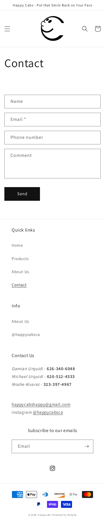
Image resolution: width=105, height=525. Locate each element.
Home (17, 245)
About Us (20, 271)
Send (22, 193)
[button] (7, 28)
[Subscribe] (86, 446)
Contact (19, 284)
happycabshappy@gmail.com (41, 404)
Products (20, 258)
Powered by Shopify (64, 514)
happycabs (44, 514)
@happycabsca (26, 334)
